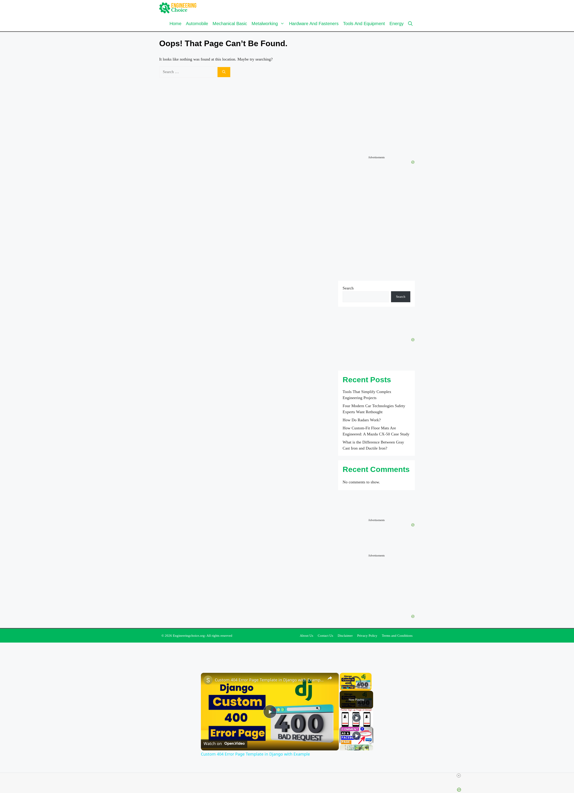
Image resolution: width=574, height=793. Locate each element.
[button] (410, 23)
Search (348, 288)
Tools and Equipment (364, 23)
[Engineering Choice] (178, 8)
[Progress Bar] (356, 685)
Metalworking (265, 23)
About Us (306, 635)
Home (175, 23)
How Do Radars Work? (362, 420)
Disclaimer (345, 635)
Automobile (197, 23)
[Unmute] (347, 688)
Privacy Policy (367, 635)
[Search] (223, 72)
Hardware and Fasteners (314, 23)
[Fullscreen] (369, 688)
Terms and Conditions (397, 635)
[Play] (342, 688)
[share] (330, 678)
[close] (459, 775)
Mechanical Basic (230, 23)
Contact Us (325, 635)
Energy (396, 23)
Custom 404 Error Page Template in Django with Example (269, 679)
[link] (208, 680)
